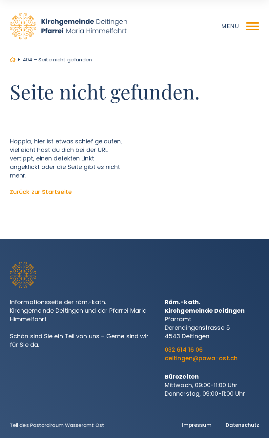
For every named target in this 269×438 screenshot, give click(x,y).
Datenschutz (242, 425)
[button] (240, 26)
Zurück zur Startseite (41, 192)
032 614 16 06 (184, 349)
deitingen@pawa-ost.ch (201, 358)
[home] (68, 26)
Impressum (197, 425)
